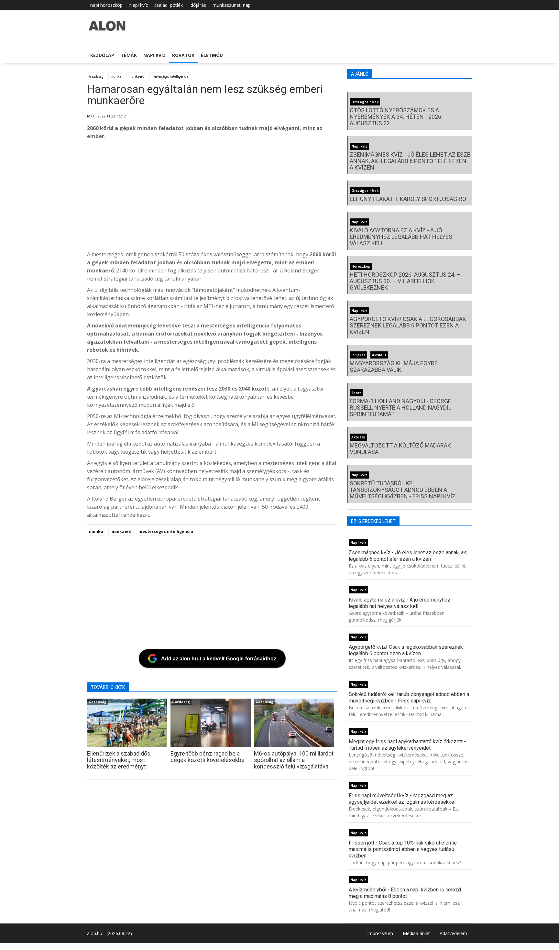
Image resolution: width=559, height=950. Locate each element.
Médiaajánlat (416, 933)
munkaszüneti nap (232, 5)
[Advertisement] (281, 197)
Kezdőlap (102, 55)
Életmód (212, 55)
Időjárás (197, 5)
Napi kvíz (138, 5)
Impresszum (380, 933)
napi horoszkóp (106, 5)
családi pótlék (168, 5)
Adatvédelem (453, 933)
